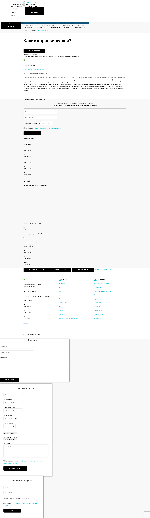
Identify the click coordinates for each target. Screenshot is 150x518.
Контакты (70, 23)
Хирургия (81, 25)
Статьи (61, 310)
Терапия (66, 27)
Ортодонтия (41, 27)
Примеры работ (45, 23)
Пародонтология (79, 27)
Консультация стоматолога (102, 283)
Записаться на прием (34, 11)
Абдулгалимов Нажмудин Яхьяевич (34, 70)
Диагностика (30, 25)
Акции (33, 23)
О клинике (62, 283)
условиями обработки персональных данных (48, 128)
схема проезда (36, 242)
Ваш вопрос (3, 357)
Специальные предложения (102, 270)
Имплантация (54, 27)
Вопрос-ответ (61, 23)
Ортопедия (28, 27)
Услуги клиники (11, 25)
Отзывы (53, 23)
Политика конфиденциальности (68, 318)
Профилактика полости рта (47, 25)
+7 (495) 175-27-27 (34, 6)
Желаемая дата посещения (32, 123)
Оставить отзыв (83, 270)
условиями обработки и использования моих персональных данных (28, 375)
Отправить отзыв (15, 468)
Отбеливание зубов (67, 25)
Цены (37, 23)
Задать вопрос (34, 51)
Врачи (60, 291)
